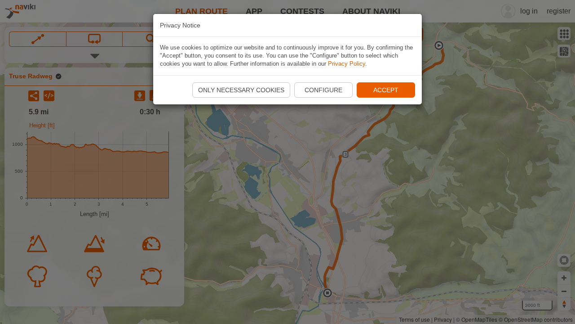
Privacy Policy (346, 63)
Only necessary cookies (241, 90)
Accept (385, 90)
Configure (323, 90)
